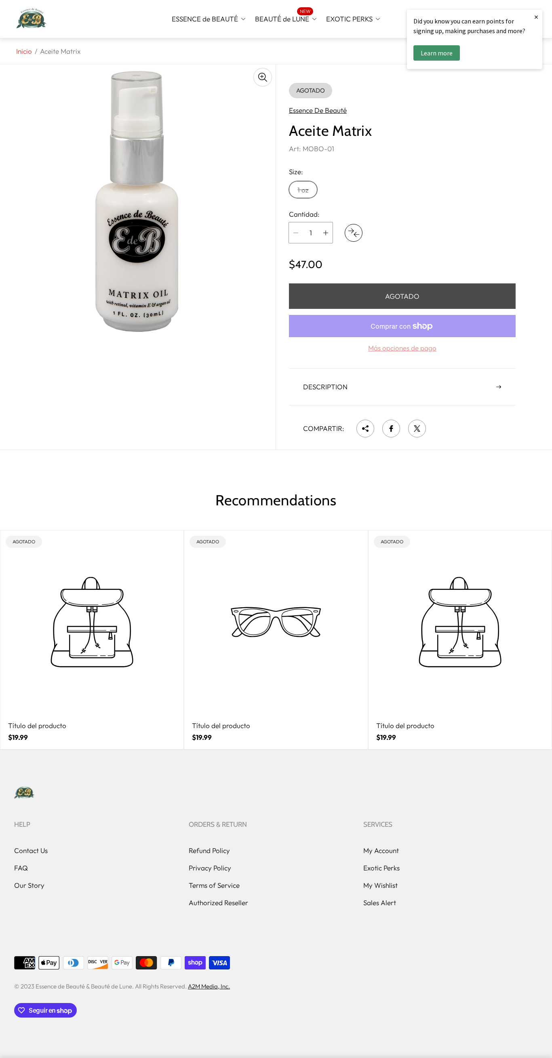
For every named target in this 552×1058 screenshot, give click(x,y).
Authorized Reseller (218, 902)
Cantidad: (304, 214)
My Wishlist (380, 885)
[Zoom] (263, 77)
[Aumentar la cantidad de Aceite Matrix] (326, 232)
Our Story (29, 885)
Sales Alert (379, 902)
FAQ (21, 868)
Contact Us (31, 850)
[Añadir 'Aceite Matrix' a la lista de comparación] (353, 233)
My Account (381, 850)
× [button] (536, 17)
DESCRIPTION (325, 386)
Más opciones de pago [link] (402, 348)
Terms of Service (214, 885)
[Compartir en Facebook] (391, 428)
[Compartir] (365, 428)
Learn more (437, 53)
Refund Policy (209, 850)
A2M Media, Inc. (209, 986)
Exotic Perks (381, 868)
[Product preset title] (91, 622)
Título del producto (37, 726)
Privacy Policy (210, 868)
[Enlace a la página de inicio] (24, 793)
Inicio (24, 51)
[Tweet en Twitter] (417, 428)
